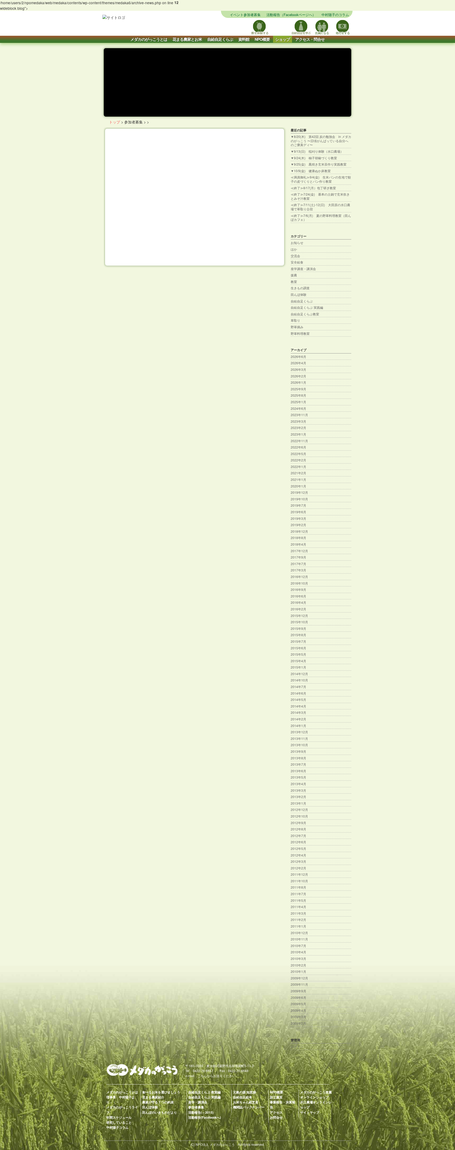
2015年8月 (298, 635)
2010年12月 (299, 932)
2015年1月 (298, 667)
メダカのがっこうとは (148, 39)
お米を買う (280, 26)
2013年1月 (298, 803)
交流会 (295, 255)
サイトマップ (239, 26)
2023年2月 (298, 427)
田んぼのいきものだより (159, 1112)
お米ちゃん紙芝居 (245, 1102)
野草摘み (297, 327)
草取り (295, 320)
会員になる (322, 26)
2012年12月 (299, 809)
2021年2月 (298, 473)
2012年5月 (298, 848)
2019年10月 (299, 499)
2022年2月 (298, 460)
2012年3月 (298, 861)
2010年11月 (299, 939)
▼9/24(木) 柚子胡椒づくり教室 (314, 158)
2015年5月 (298, 654)
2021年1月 (298, 479)
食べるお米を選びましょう (161, 1092)
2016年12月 (299, 576)
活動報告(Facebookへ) (204, 1117)
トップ (114, 122)
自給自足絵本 (242, 1097)
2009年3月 (298, 1016)
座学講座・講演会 (303, 268)
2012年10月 (299, 816)
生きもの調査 (300, 288)
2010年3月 (298, 958)
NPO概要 (262, 39)
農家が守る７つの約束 (158, 1102)
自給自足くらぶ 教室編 (204, 1092)
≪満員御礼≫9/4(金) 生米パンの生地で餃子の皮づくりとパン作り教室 (321, 179)
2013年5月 (298, 777)
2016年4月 (298, 602)
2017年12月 (299, 551)
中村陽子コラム (117, 1127)
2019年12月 (299, 492)
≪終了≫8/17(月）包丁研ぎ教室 (313, 188)
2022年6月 (298, 447)
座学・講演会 (197, 1102)
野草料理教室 (300, 333)
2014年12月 (299, 673)
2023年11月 (299, 414)
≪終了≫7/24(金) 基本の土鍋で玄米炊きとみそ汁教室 (320, 196)
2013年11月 (299, 738)
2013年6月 (298, 771)
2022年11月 (299, 441)
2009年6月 (298, 997)
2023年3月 (298, 421)
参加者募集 (196, 1107)
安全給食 (297, 262)
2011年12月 (299, 874)
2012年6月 (298, 842)
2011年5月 (298, 900)
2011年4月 (298, 906)
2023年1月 (298, 434)
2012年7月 (298, 835)
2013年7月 (298, 764)
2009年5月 (298, 1004)
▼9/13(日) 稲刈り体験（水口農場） (317, 151)
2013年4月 (298, 783)
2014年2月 (298, 719)
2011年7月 (298, 894)
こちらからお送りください (216, 1075)
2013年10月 (299, 745)
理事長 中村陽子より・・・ (120, 1099)
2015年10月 (299, 622)
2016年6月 (298, 596)
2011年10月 (299, 881)
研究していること (119, 1122)
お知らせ (297, 242)
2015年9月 (298, 628)
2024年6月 (298, 408)
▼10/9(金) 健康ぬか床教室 (311, 170)
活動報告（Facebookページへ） (291, 14)
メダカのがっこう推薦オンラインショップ (316, 1094)
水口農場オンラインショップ (316, 1104)
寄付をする (343, 26)
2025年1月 (298, 402)
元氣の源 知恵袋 (244, 1092)
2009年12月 (299, 978)
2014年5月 (298, 699)
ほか (294, 249)
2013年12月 (299, 732)
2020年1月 (298, 486)
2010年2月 (298, 965)
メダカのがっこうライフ (122, 1109)
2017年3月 (298, 570)
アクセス (276, 1112)
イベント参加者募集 (245, 14)
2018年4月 (298, 544)
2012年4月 (298, 855)
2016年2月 (298, 609)
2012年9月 (298, 822)
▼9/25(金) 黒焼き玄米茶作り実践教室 (319, 164)
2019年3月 (298, 518)
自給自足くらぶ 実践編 (307, 307)
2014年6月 (298, 693)
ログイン (297, 1046)
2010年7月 (298, 945)
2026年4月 (298, 363)
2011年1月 (298, 926)
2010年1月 (298, 971)
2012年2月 (298, 868)
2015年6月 (298, 648)
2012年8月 (298, 829)
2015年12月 (299, 615)
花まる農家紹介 (153, 1097)
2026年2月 (298, 376)
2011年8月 (298, 887)
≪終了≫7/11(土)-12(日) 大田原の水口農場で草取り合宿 (320, 206)
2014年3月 (298, 712)
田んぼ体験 (298, 294)
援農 (294, 275)
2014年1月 (298, 725)
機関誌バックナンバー (249, 1107)
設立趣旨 (276, 1097)
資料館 (243, 39)
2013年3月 (298, 790)
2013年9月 (298, 751)
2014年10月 (299, 680)
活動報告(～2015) (201, 1112)
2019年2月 (298, 524)
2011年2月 (298, 919)
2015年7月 (298, 641)
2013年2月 (298, 796)
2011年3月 (298, 913)
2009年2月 (298, 1023)
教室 (294, 281)
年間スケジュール (119, 1117)
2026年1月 (298, 382)
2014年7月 (298, 686)
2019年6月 (298, 512)
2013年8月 (298, 758)
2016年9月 (298, 589)
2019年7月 (298, 505)
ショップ (282, 39)
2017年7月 (298, 563)
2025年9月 (298, 389)
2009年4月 (298, 1010)
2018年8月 (298, 537)
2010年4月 (298, 952)
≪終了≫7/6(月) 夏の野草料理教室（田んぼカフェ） (321, 217)
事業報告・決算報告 (282, 1104)
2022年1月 (298, 466)
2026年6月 (298, 356)
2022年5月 (298, 453)
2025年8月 (298, 395)
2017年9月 (298, 557)
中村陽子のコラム (335, 14)
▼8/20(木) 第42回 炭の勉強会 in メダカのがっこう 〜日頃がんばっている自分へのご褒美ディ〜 (321, 140)
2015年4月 (298, 661)
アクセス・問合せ (310, 39)
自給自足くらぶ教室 (305, 314)
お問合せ (276, 1117)
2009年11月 (299, 984)
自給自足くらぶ (220, 39)
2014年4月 (298, 706)
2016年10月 (299, 583)
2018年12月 (299, 531)
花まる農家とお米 (187, 39)
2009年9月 (298, 991)
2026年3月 (298, 369)
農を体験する (259, 26)
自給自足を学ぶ (301, 26)
